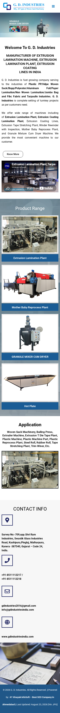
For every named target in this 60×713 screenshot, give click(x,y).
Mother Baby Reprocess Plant (30, 307)
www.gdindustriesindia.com (18, 636)
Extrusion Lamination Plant (30, 258)
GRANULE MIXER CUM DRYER (30, 356)
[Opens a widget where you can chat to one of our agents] (48, 707)
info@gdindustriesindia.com (18, 609)
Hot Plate (30, 406)
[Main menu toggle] (53, 6)
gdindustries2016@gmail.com (19, 605)
